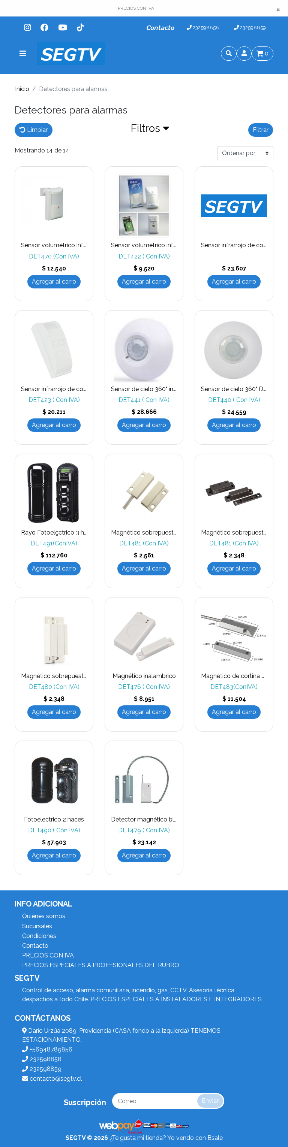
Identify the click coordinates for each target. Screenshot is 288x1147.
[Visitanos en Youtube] (62, 27)
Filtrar (260, 129)
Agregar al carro (54, 281)
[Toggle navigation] (23, 53)
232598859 (252, 27)
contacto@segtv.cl (55, 1078)
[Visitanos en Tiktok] (80, 27)
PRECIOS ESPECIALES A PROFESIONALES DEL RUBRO (100, 965)
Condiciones (39, 935)
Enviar (210, 1100)
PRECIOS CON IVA (48, 955)
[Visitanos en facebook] (44, 27)
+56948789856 (50, 1049)
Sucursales (37, 926)
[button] (150, 129)
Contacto (160, 27)
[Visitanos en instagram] (27, 27)
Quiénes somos (43, 916)
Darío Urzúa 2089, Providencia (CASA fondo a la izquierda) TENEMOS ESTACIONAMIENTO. (121, 1035)
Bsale (215, 1137)
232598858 (205, 27)
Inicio (22, 89)
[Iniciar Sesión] (244, 53)
